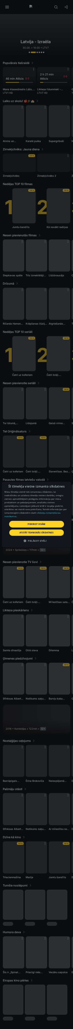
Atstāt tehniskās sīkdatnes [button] (36, 532)
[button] (36, 541)
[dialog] (36, 514)
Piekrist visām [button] (36, 524)
